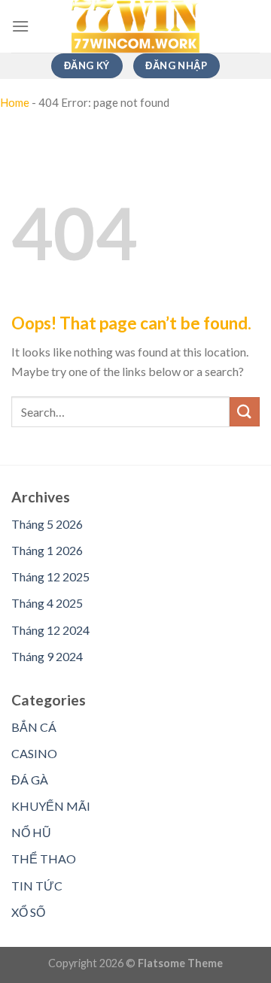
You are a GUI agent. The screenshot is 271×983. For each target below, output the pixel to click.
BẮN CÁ (33, 727)
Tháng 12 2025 (50, 576)
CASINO (34, 753)
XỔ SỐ (28, 912)
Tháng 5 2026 (47, 524)
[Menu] (20, 26)
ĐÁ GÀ (29, 779)
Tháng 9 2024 (47, 656)
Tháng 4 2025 (47, 603)
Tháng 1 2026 (47, 550)
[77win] (135, 26)
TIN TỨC (36, 885)
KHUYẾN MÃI (50, 806)
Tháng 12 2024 (50, 630)
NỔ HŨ (31, 832)
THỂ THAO (43, 858)
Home (14, 102)
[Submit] (245, 411)
